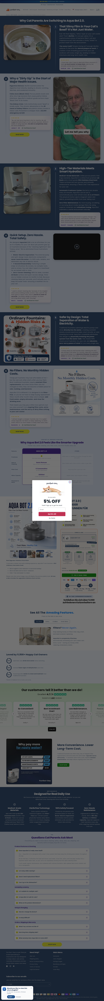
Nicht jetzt (18, 997)
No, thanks (52, 518)
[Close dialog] (70, 482)
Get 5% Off (52, 514)
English (11, 997)
